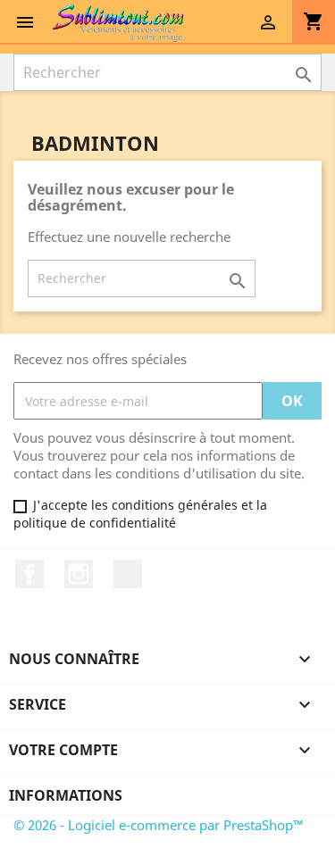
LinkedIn (127, 574)
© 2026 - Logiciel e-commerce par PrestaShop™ (158, 825)
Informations (65, 795)
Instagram (78, 574)
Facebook (29, 574)
